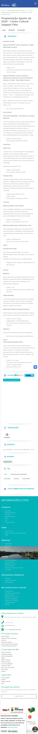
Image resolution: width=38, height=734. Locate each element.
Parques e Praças (5, 661)
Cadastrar (19, 696)
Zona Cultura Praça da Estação (9, 644)
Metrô (6, 518)
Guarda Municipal (9, 551)
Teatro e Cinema (5, 659)
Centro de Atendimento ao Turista (14, 567)
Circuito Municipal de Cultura (9, 645)
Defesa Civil (8, 549)
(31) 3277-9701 (9, 622)
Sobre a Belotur (5, 677)
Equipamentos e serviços (11, 596)
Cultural (29, 10)
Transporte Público (10, 522)
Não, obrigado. (12, 731)
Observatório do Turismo (11, 600)
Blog (2, 683)
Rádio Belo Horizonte (15, 629)
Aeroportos (8, 510)
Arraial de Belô (5, 636)
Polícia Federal (9, 582)
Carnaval (3, 640)
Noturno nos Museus (6, 642)
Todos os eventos (6, 652)
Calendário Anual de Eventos (12, 593)
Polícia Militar (8, 543)
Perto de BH (4, 669)
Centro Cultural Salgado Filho (12, 380)
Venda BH (7, 604)
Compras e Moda (5, 665)
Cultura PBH (26, 478)
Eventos (4, 10)
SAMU (6, 534)
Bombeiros (8, 547)
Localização (21, 30)
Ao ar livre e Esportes (7, 663)
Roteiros (3, 671)
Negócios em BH (5, 681)
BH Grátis (7, 478)
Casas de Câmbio (9, 562)
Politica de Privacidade (33, 722)
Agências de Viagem (10, 564)
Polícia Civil (8, 545)
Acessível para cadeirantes (18, 474)
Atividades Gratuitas (6, 654)
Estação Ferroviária (10, 516)
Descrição (12, 30)
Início (4, 30)
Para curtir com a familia (7, 667)
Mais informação (12, 727)
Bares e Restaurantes (7, 656)
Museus (3, 658)
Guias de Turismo (9, 565)
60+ (6, 474)
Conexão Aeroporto (10, 512)
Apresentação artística (17, 10)
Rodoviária (8, 514)
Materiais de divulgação (11, 598)
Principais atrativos (10, 602)
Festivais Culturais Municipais (9, 638)
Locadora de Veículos (10, 560)
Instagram (7, 437)
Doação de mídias (9, 595)
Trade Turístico (9, 591)
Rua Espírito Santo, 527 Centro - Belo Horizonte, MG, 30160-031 (18, 618)
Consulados (8, 578)
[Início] (8, 3)
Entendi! (4, 731)
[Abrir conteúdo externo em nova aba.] (18, 375)
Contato (3, 679)
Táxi (6, 520)
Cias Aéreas (8, 569)
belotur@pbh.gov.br (9, 625)
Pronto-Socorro (9, 531)
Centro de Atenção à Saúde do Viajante (15, 533)
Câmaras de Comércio (11, 580)
